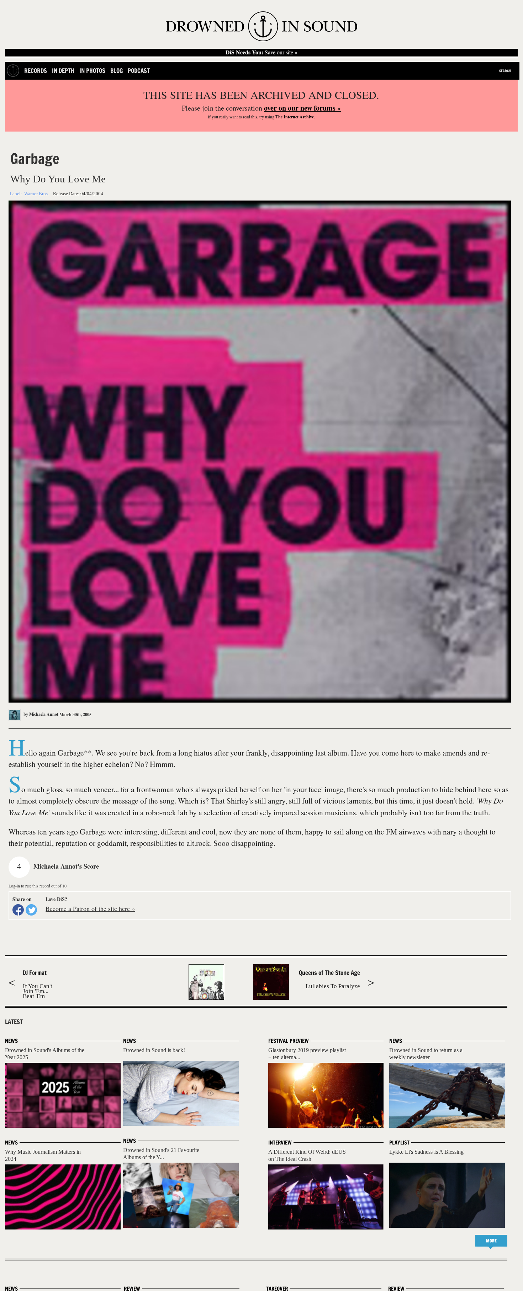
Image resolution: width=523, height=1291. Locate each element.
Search (505, 70)
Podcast (139, 70)
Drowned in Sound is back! (154, 1050)
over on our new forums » (302, 108)
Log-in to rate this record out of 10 (38, 886)
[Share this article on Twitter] (31, 910)
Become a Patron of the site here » (90, 908)
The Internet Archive (294, 117)
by (40, 714)
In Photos (92, 70)
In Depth (63, 70)
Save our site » (261, 52)
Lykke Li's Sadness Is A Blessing (426, 1152)
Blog (116, 70)
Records (35, 70)
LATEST (14, 1022)
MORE (491, 1241)
